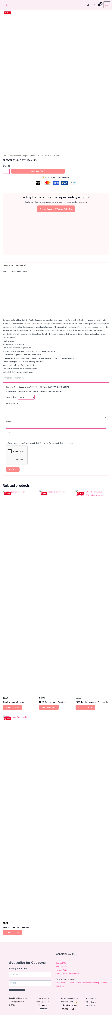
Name (9, 421)
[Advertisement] (56, 233)
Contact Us (61, 963)
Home (5, 156)
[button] (6, 5)
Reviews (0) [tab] (21, 265)
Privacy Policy (62, 970)
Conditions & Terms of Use (67, 973)
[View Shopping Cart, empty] (99, 4)
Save (8, 13)
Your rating (11, 397)
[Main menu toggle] (107, 5)
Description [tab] (8, 265)
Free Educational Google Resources (22, 156)
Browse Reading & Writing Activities (56, 209)
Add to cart (38, 171)
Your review (12, 403)
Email (9, 432)
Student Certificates (83, 982)
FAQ (58, 959)
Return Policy (61, 966)
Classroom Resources (65, 982)
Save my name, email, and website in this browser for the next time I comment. (40, 443)
